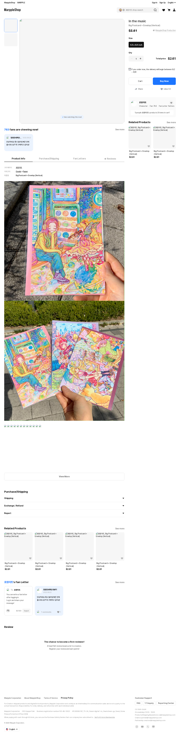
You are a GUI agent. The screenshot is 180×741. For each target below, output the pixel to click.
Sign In (154, 3)
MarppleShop (9, 3)
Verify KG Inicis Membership (104, 717)
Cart (140, 81)
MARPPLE (21, 3)
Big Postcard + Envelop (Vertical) (15, 564)
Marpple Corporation (12, 698)
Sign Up (162, 3)
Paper (25, 171)
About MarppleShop (32, 698)
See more (119, 129)
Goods (18, 171)
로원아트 (19, 167)
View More (64, 476)
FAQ (138, 703)
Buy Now (164, 81)
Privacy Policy (67, 698)
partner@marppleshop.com (151, 718)
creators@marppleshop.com (155, 720)
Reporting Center (166, 703)
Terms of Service (51, 698)
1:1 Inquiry (149, 703)
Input (26, 611)
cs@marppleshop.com (166, 715)
